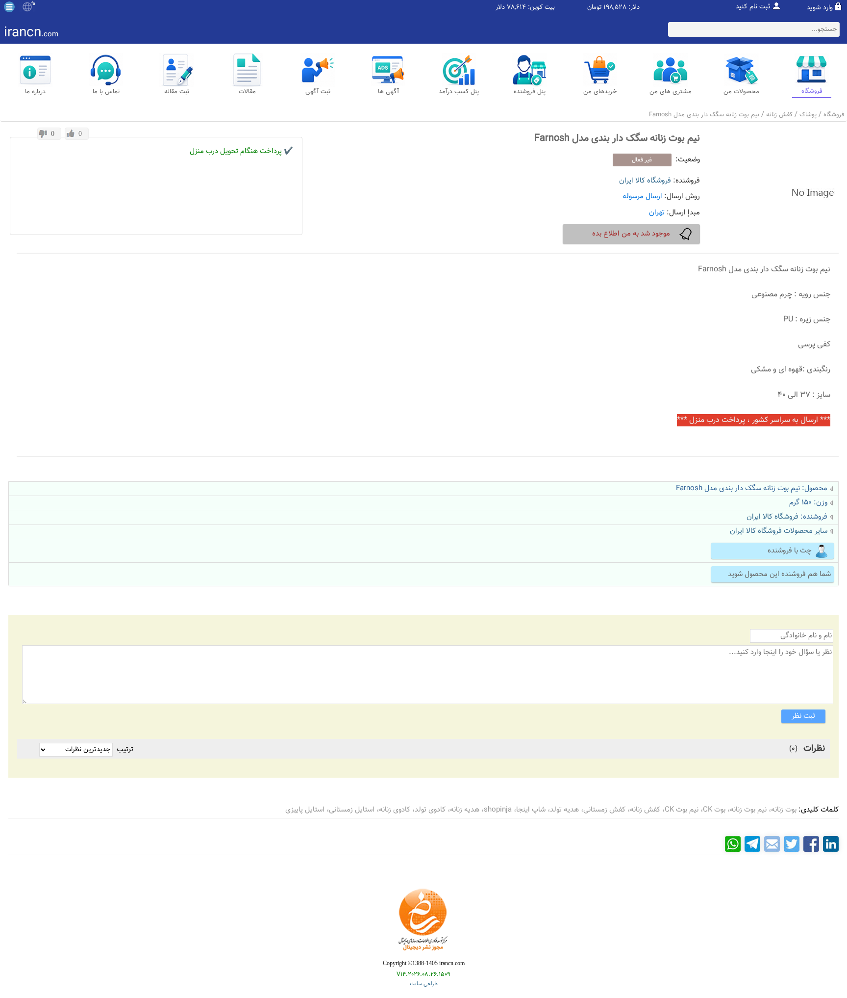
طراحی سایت (424, 984)
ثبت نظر (803, 716)
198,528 (614, 7)
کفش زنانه (779, 115)
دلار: (634, 7)
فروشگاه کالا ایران (645, 180)
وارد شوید (820, 7)
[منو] (9, 6)
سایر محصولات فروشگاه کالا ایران (778, 531)
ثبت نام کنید (753, 6)
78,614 (516, 7)
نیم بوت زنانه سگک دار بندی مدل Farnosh (704, 115)
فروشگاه (834, 115)
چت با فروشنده (790, 550)
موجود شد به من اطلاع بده (631, 233)
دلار (500, 7)
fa (33, 4)
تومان (594, 7)
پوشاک (808, 115)
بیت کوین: (541, 7)
